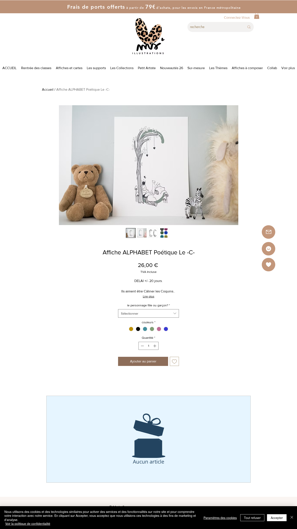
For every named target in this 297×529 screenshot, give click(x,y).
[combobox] (148, 313)
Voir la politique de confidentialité (27, 523)
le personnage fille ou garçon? (148, 305)
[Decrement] (142, 346)
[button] (256, 15)
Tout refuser (252, 518)
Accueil (47, 89)
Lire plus (148, 296)
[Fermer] (291, 518)
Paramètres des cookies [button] (220, 518)
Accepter (277, 518)
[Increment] (155, 346)
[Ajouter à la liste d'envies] (174, 361)
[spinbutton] (148, 346)
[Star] (268, 248)
